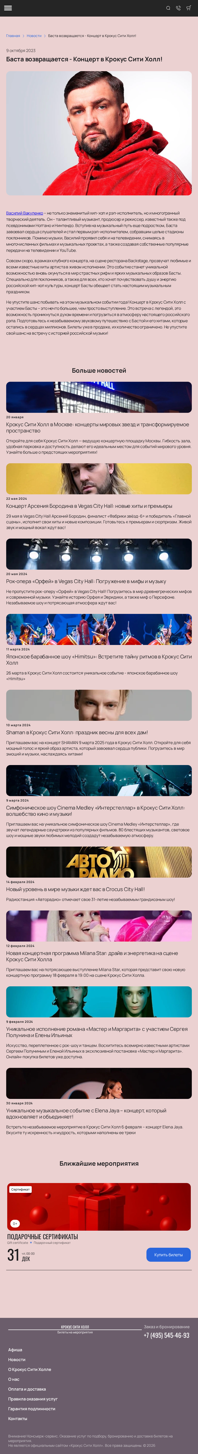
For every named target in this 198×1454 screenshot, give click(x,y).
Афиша (15, 1350)
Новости (17, 1359)
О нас (13, 1379)
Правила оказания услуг (33, 1399)
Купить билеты (168, 1255)
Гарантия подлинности (31, 1409)
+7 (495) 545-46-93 (166, 1335)
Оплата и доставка (27, 1389)
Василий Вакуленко (24, 213)
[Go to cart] (189, 8)
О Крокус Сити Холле (29, 1369)
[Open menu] (8, 8)
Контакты (17, 1418)
